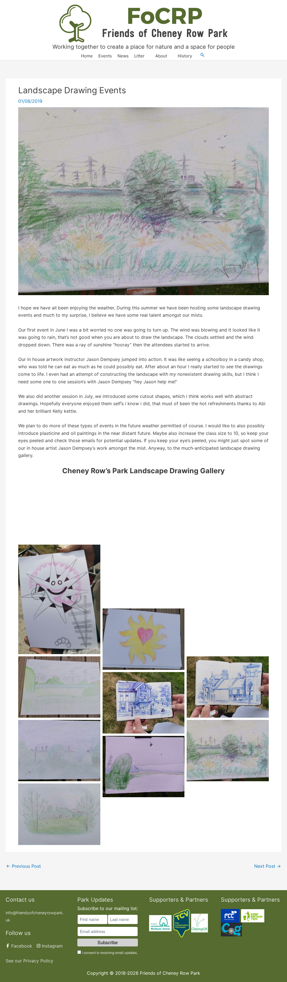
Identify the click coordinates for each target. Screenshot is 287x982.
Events (105, 56)
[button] (202, 54)
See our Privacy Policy (29, 961)
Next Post (267, 866)
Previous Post (23, 866)
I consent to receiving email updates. (110, 952)
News (123, 56)
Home (87, 56)
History (185, 56)
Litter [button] (139, 56)
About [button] (161, 56)
